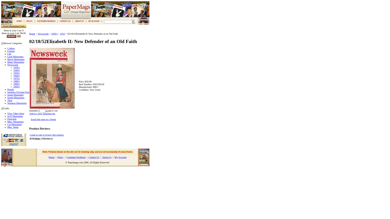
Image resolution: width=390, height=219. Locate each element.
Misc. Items (12, 127)
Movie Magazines (16, 59)
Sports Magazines (15, 97)
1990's (16, 84)
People (10, 89)
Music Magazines (15, 62)
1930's (16, 67)
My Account (120, 157)
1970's (16, 78)
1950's (16, 73)
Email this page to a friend (43, 119)
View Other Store (15, 113)
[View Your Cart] (19, 37)
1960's (16, 76)
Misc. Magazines (15, 121)
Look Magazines (15, 56)
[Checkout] (11, 37)
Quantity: (33, 110)
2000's (16, 86)
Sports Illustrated (15, 95)
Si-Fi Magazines (15, 116)
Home (32, 34)
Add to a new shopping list (42, 113)
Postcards (11, 119)
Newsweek (12, 65)
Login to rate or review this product (47, 135)
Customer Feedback (76, 157)
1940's (16, 70)
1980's (16, 81)
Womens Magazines (17, 103)
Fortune (11, 51)
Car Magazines (14, 124)
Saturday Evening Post (18, 92)
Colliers (11, 48)
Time (9, 100)
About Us (107, 157)
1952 (62, 34)
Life (9, 54)
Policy (60, 157)
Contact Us (94, 157)
